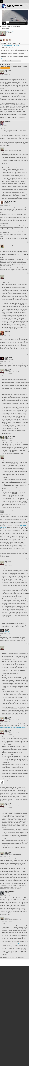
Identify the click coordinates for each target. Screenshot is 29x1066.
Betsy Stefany (10, 31)
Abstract (3, 43)
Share (14, 43)
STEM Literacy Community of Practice (10, 45)
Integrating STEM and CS (17, 26)
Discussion (8, 60)
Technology (8, 26)
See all (2, 58)
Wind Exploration (18, 943)
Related (9, 43)
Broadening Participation (6, 28)
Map (19, 43)
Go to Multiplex (5, 67)
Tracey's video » (7, 631)
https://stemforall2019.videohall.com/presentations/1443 (13, 727)
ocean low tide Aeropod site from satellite (11, 619)
